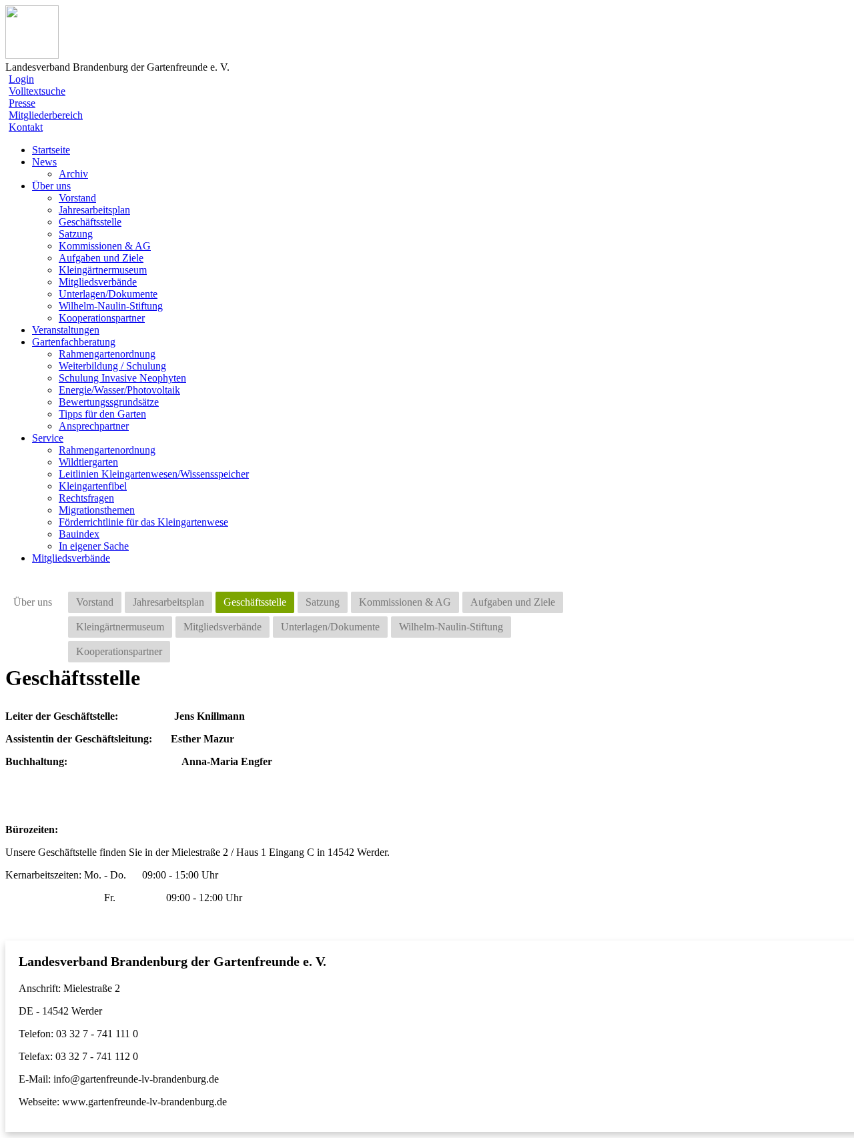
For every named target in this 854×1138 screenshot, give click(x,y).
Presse (22, 103)
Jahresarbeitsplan (94, 209)
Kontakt (26, 127)
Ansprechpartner (94, 426)
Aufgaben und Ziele (101, 257)
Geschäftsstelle (90, 221)
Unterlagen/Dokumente (108, 294)
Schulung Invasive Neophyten (122, 378)
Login (21, 79)
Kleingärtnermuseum (103, 269)
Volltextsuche (37, 91)
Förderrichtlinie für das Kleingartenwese (143, 522)
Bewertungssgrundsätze (109, 402)
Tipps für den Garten (102, 414)
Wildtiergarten (88, 462)
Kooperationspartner (102, 318)
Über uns (32, 602)
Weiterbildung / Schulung (112, 366)
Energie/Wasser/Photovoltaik (119, 390)
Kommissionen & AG (105, 245)
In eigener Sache (94, 546)
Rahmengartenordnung (107, 354)
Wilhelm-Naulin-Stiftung (111, 306)
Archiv (73, 173)
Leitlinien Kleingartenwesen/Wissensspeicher (154, 474)
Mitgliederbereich (46, 115)
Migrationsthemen (97, 510)
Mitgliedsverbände (98, 282)
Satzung (76, 233)
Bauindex (79, 534)
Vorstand (77, 197)
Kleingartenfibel (93, 486)
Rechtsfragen (86, 498)
